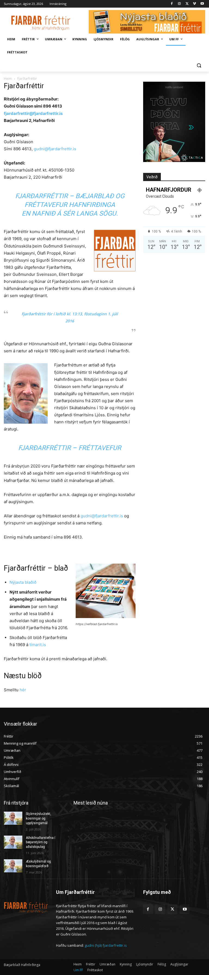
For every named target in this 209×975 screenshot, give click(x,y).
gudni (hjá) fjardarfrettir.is (106, 945)
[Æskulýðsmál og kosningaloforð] (13, 865)
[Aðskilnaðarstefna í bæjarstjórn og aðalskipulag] (13, 842)
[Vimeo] (194, 4)
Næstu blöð (23, 675)
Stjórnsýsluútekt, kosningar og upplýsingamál (38, 818)
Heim (8, 78)
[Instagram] (179, 4)
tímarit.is (37, 644)
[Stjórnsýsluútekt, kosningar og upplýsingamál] (13, 818)
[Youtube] (202, 4)
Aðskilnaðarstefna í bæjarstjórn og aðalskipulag (40, 842)
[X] (187, 4)
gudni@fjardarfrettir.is (55, 148)
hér (23, 689)
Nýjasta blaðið (23, 582)
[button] (198, 65)
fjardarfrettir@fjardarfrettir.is (33, 113)
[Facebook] (172, 4)
